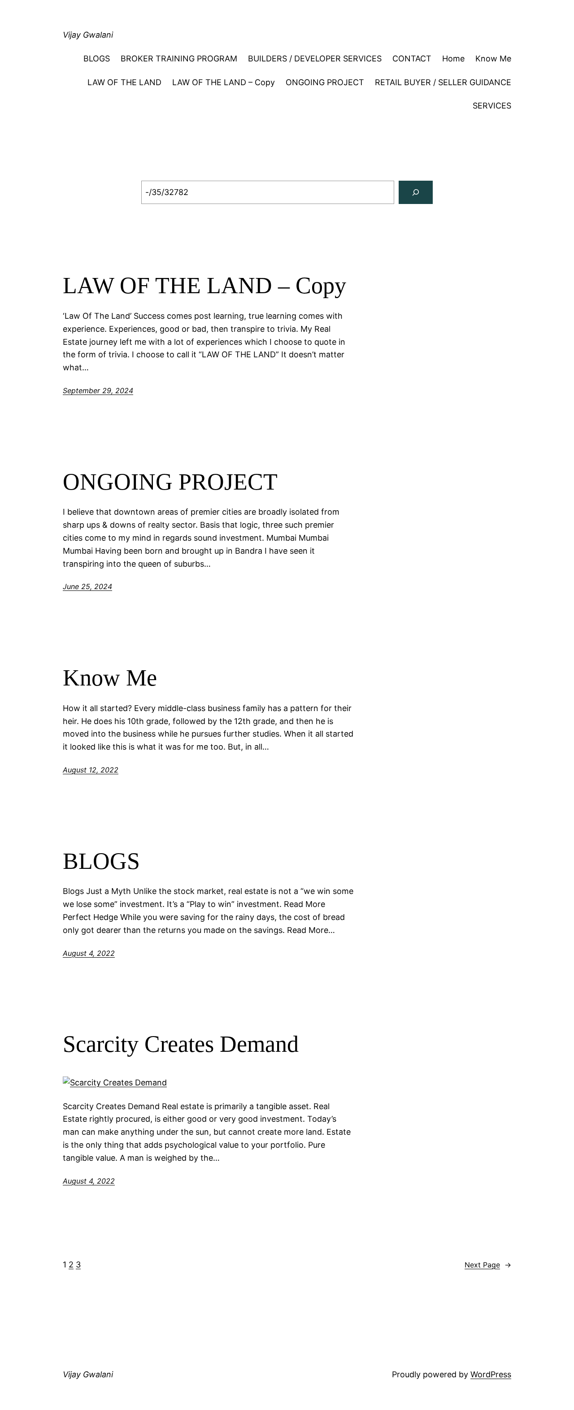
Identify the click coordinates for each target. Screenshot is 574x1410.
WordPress (490, 1374)
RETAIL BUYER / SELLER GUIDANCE (443, 82)
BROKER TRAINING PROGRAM (179, 58)
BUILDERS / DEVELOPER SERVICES (315, 58)
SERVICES (492, 105)
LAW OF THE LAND (124, 82)
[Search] (416, 192)
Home (453, 58)
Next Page (488, 1264)
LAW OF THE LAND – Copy (223, 82)
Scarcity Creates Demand (181, 1044)
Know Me (493, 58)
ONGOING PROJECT (325, 82)
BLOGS (96, 58)
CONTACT (411, 58)
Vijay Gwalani (88, 34)
